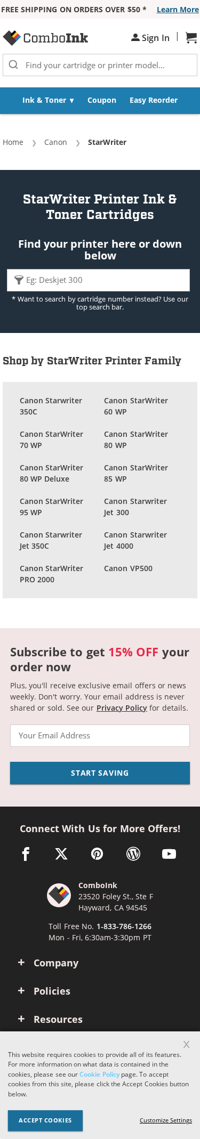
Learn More (178, 9)
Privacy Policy (122, 708)
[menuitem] (48, 100)
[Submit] (13, 65)
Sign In (155, 38)
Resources (58, 1019)
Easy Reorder (154, 100)
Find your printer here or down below (100, 250)
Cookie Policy (99, 1074)
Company (56, 962)
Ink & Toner (44, 100)
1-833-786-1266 (124, 926)
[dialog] (100, 1085)
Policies (52, 991)
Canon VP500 (128, 568)
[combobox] (100, 65)
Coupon (101, 100)
